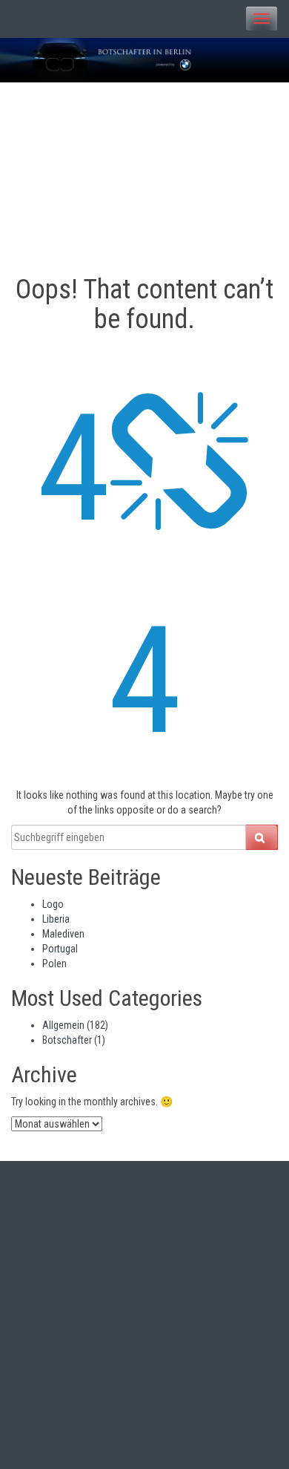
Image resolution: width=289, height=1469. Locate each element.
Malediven (63, 934)
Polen (54, 963)
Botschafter (67, 1040)
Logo (53, 904)
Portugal (60, 949)
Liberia (56, 919)
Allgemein (63, 1025)
